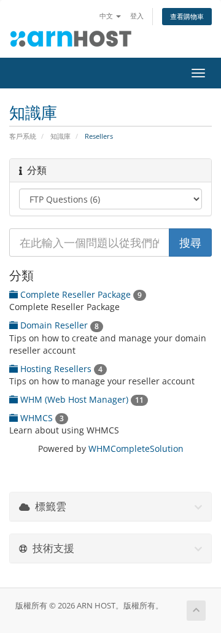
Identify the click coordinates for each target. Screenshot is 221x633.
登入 (137, 15)
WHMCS (41, 418)
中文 (107, 15)
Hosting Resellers (60, 369)
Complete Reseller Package (80, 294)
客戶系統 (22, 136)
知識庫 (60, 136)
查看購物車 (187, 16)
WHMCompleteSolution (136, 448)
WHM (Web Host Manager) (81, 399)
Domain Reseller (58, 325)
